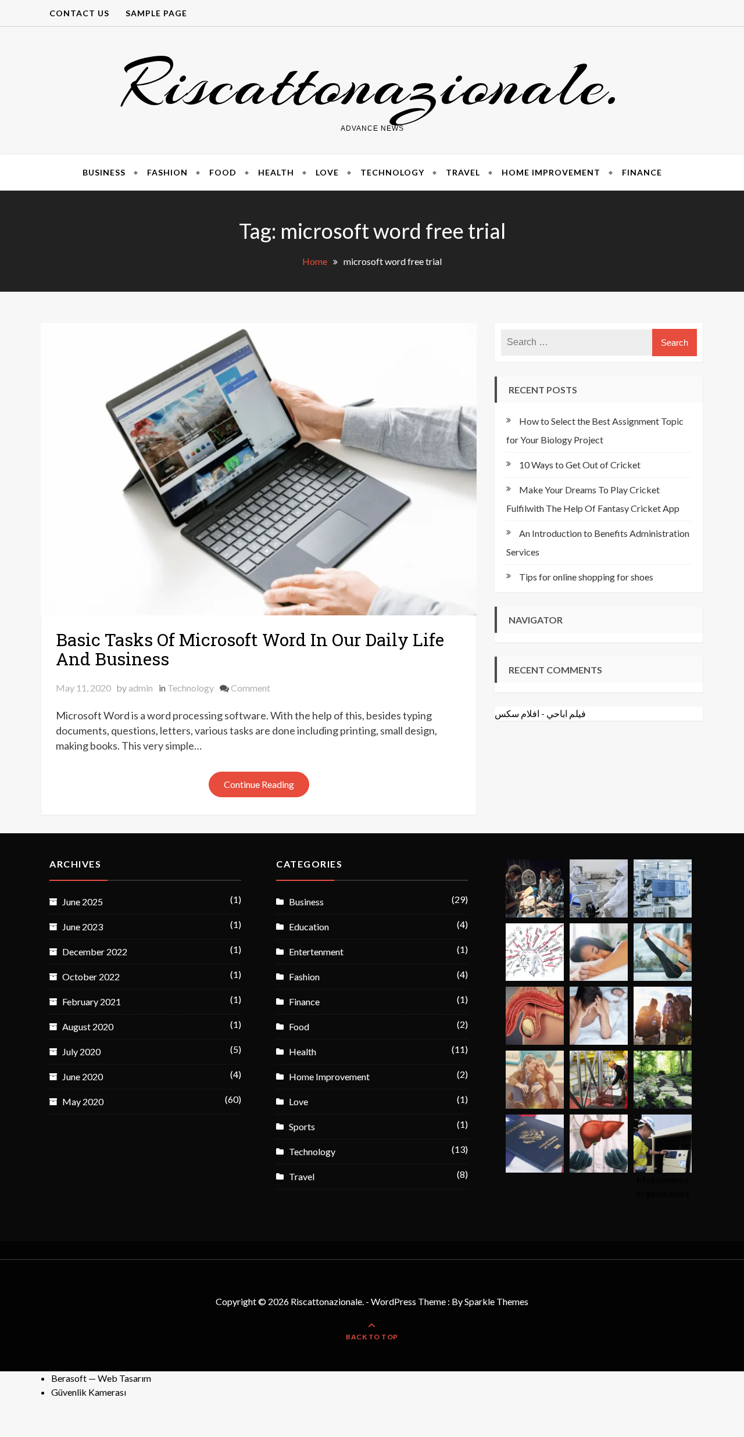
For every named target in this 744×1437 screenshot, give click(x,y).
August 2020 (87, 1026)
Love (327, 172)
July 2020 (81, 1051)
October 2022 (91, 976)
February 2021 (91, 1001)
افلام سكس (517, 713)
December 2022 (94, 951)
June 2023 (82, 926)
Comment (250, 687)
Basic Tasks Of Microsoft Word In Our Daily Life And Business (250, 649)
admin (140, 687)
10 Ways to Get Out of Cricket (580, 464)
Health (276, 172)
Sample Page (156, 13)
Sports (302, 1126)
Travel (463, 172)
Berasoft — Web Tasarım (101, 1378)
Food (223, 172)
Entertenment (316, 951)
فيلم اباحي (566, 713)
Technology (392, 172)
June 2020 (82, 1076)
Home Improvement (551, 172)
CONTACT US (79, 13)
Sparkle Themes (496, 1301)
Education (309, 926)
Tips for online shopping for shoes (586, 576)
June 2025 (82, 901)
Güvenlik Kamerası (88, 1391)
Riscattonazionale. (372, 84)
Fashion (167, 172)
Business (104, 172)
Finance (642, 172)
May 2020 (82, 1101)
